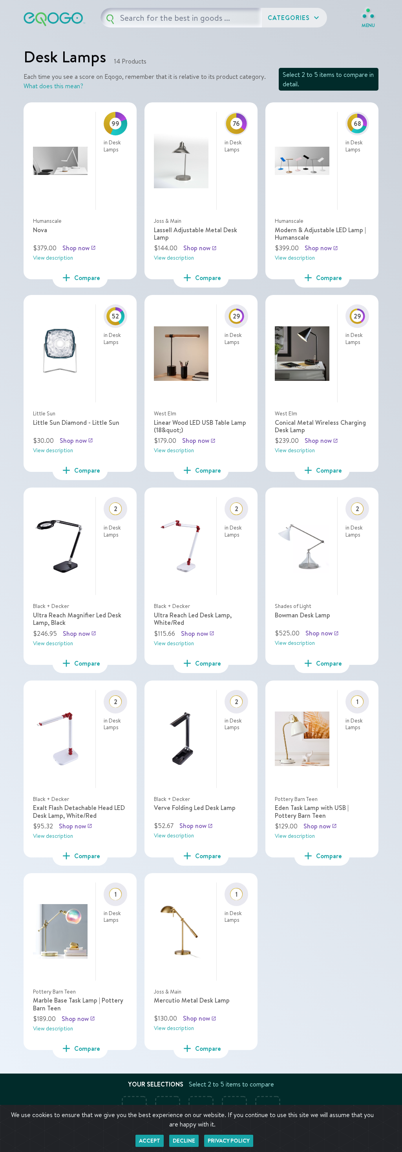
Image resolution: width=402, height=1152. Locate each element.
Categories (294, 17)
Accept (149, 1141)
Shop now (79, 248)
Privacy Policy (229, 1141)
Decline (184, 1141)
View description (53, 258)
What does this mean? (53, 86)
